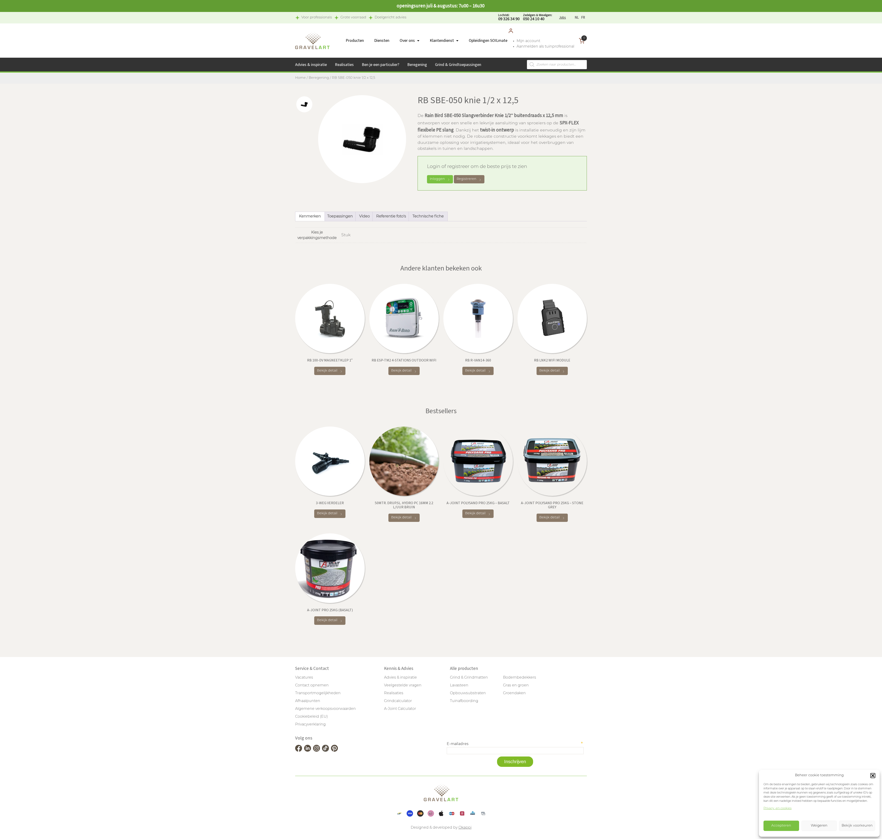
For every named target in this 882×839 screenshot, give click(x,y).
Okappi (465, 828)
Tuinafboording (464, 701)
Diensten (381, 40)
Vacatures (304, 678)
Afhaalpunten (307, 701)
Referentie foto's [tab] (391, 216)
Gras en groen (516, 685)
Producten (355, 40)
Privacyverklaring (310, 724)
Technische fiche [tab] (428, 216)
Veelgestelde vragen (402, 685)
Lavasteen (459, 685)
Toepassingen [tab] (340, 216)
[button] (873, 775)
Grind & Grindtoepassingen (458, 65)
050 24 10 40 (537, 17)
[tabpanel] (362, 139)
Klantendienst (442, 40)
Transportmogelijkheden (318, 693)
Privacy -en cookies (777, 808)
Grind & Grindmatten (469, 678)
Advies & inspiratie (311, 65)
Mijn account (528, 41)
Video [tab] (364, 216)
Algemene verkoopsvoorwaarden (325, 709)
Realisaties (344, 65)
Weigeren (819, 826)
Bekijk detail (327, 371)
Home (300, 78)
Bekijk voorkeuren (857, 826)
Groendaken (514, 693)
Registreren (466, 179)
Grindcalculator (398, 701)
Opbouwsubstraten (468, 693)
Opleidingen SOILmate (488, 40)
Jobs (562, 17)
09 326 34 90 (509, 17)
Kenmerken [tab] (310, 216)
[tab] (304, 104)
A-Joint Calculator (400, 709)
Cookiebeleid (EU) (311, 717)
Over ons (407, 40)
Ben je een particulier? (380, 65)
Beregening (417, 65)
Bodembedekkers (519, 678)
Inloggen (437, 179)
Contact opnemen (312, 685)
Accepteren (781, 826)
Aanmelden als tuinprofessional (545, 46)
